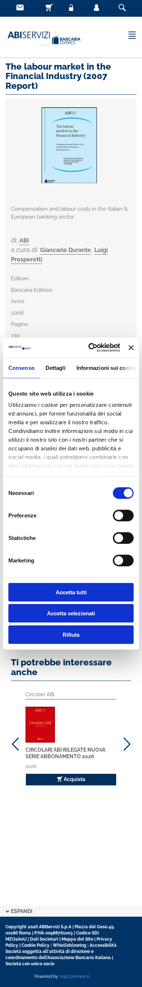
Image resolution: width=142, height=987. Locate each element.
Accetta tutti (71, 592)
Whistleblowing (69, 945)
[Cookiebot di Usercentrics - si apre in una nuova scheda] (90, 347)
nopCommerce (74, 976)
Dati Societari (44, 939)
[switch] (123, 515)
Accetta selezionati (71, 613)
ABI (24, 240)
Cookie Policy (35, 945)
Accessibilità (103, 945)
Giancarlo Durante (65, 250)
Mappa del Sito (77, 939)
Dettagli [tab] (56, 367)
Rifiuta (71, 634)
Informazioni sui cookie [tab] (106, 367)
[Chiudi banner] (131, 347)
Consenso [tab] (21, 367)
